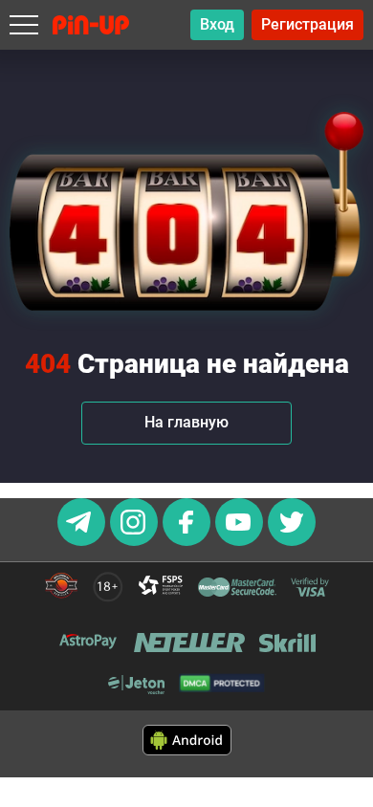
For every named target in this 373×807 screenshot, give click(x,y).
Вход (217, 24)
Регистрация (307, 24)
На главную (186, 422)
